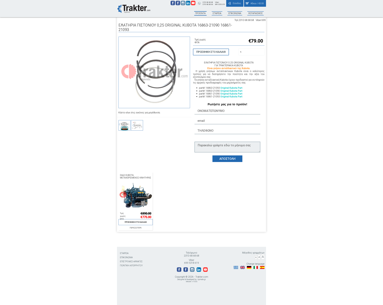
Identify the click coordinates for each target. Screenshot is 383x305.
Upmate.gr (201, 279)
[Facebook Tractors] (173, 4)
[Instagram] (183, 4)
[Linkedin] (188, 4)
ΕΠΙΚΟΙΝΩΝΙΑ (126, 257)
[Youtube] (193, 4)
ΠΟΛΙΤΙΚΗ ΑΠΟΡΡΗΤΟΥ (131, 265)
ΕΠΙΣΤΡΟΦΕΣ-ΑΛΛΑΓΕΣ (131, 261)
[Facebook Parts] (178, 4)
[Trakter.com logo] (133, 8)
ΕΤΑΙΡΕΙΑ (124, 253)
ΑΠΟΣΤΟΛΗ (227, 159)
